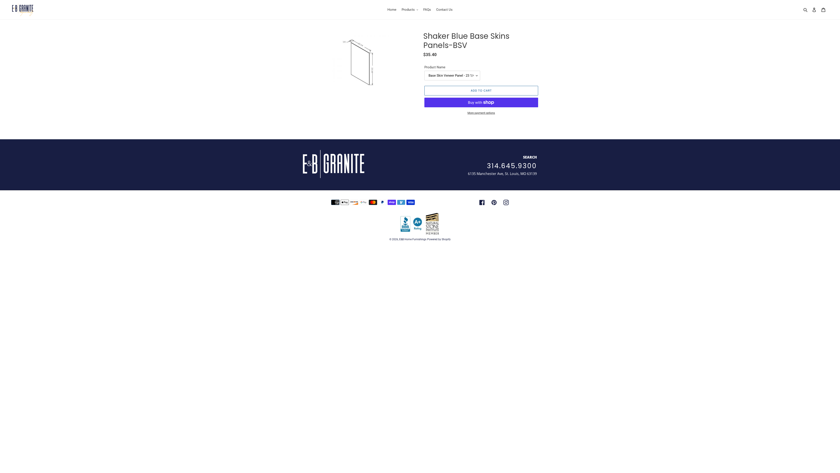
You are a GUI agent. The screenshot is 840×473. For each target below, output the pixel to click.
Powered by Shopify (439, 239)
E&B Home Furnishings (412, 239)
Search (530, 157)
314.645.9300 (512, 166)
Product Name (434, 67)
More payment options (481, 113)
